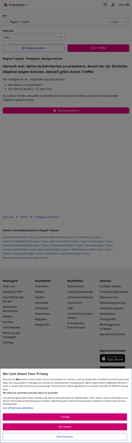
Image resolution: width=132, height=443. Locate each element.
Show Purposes (65, 436)
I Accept (64, 416)
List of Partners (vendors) (18, 407)
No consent (65, 426)
